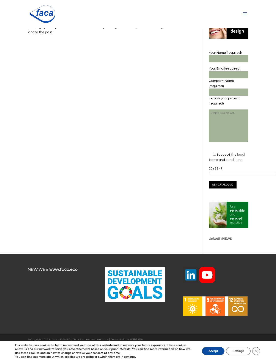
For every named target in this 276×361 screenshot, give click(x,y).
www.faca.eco (63, 269)
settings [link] (129, 357)
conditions (234, 160)
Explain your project (224, 98)
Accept (213, 351)
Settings (238, 351)
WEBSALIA (136, 339)
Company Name (221, 80)
